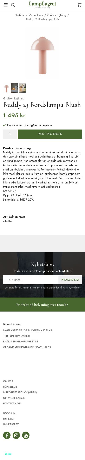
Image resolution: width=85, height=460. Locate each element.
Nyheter (8, 419)
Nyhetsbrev (11, 424)
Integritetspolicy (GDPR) (20, 392)
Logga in (9, 413)
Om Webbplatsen (14, 398)
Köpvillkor (10, 387)
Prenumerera (70, 280)
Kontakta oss (12, 403)
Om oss (8, 381)
